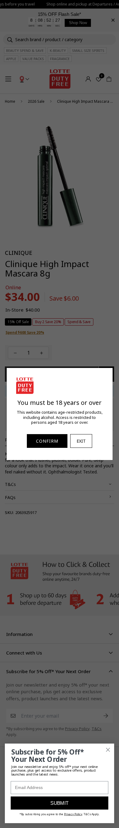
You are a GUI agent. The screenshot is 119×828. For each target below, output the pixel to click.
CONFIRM (47, 441)
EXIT (81, 441)
